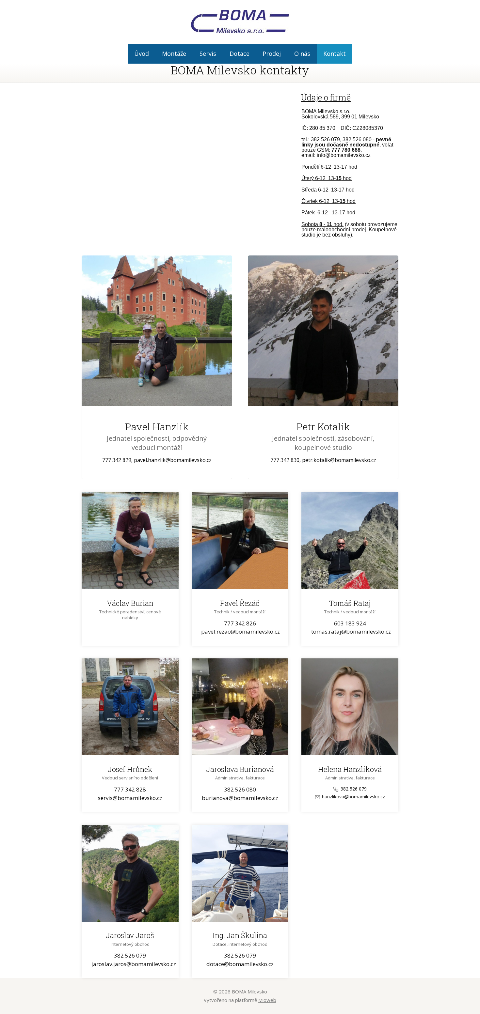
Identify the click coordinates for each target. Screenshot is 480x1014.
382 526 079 (353, 789)
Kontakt (334, 53)
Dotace (239, 53)
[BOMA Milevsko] (240, 22)
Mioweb (267, 1000)
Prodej (272, 53)
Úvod (141, 53)
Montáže (174, 53)
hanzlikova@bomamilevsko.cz (353, 796)
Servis (208, 53)
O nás (302, 53)
